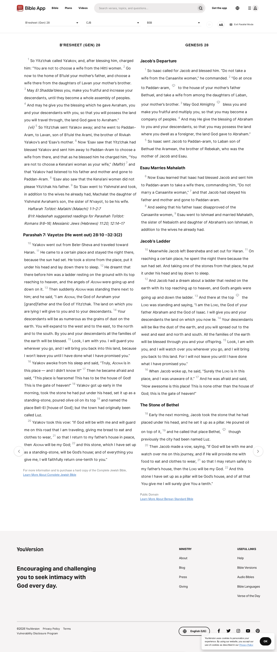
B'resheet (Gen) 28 (37, 22)
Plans (68, 8)
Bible (55, 8)
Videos (83, 8)
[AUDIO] (209, 24)
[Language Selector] (237, 8)
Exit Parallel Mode (243, 24)
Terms (67, 628)
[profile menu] (252, 8)
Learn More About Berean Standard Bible (166, 499)
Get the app (219, 8)
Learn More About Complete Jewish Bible (49, 475)
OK (265, 641)
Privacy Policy (51, 628)
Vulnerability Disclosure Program (37, 633)
